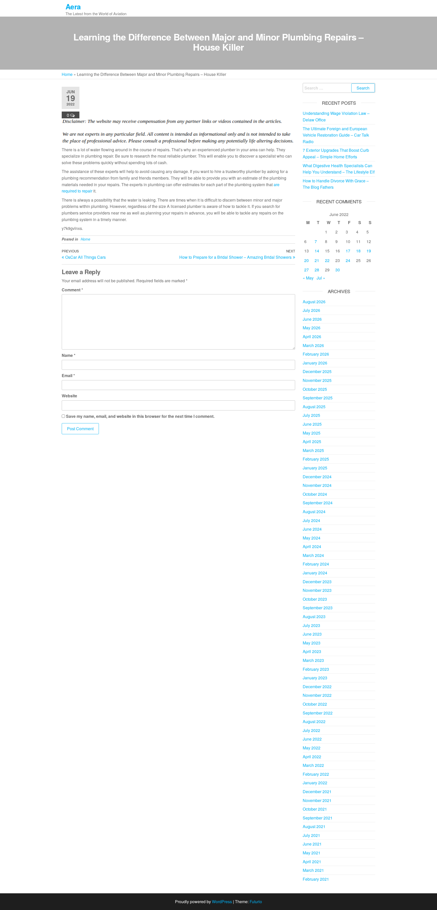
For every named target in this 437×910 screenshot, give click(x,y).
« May (308, 278)
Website (69, 396)
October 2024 (315, 494)
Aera (73, 6)
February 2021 (316, 879)
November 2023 (317, 590)
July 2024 (311, 520)
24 (348, 260)
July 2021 (311, 835)
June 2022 (312, 739)
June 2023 (312, 634)
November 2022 (317, 695)
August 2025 (314, 406)
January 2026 (315, 363)
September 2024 (318, 503)
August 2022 (314, 721)
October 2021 (315, 809)
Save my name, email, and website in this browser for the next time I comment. (140, 416)
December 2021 (317, 791)
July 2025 (311, 415)
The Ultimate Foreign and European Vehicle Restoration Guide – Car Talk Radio (336, 135)
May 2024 (311, 538)
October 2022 (315, 704)
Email (68, 375)
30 (337, 270)
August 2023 (314, 616)
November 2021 (317, 800)
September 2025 (318, 398)
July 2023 (311, 625)
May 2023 (311, 643)
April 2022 (312, 757)
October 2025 (315, 389)
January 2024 (315, 573)
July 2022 (311, 730)
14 (317, 251)
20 (306, 260)
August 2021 (314, 826)
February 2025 (316, 459)
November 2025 (317, 380)
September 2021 (318, 818)
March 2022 (313, 765)
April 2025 (312, 441)
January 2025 (315, 468)
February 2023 (316, 669)
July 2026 (311, 310)
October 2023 (315, 599)
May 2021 (311, 853)
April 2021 (312, 861)
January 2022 (315, 783)
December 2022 (317, 686)
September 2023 (318, 608)
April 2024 (312, 546)
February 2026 (316, 354)
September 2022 (318, 713)
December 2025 (317, 371)
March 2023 (313, 660)
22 (327, 260)
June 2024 (312, 529)
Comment (72, 290)
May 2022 (311, 748)
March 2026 (313, 345)
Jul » (321, 278)
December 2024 (317, 477)
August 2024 (314, 511)
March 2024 (313, 555)
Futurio (256, 901)
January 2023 (315, 678)
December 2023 (317, 581)
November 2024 (317, 485)
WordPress (222, 901)
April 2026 (312, 336)
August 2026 (314, 302)
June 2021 (312, 844)
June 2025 (312, 424)
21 (317, 260)
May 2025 (311, 433)
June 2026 (312, 319)
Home (67, 74)
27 (306, 270)
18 (358, 251)
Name (68, 355)
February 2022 (316, 774)
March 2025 (313, 450)
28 (317, 270)
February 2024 (316, 564)
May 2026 (311, 328)
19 (368, 251)
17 (348, 251)
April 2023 (312, 651)
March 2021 (313, 870)
